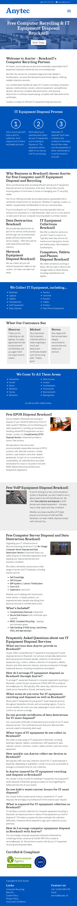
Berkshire (13, 395)
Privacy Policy (12, 898)
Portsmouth (48, 388)
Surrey (12, 392)
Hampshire (14, 379)
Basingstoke (48, 395)
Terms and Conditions (16, 901)
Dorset (12, 382)
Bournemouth (49, 392)
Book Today (38, 42)
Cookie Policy (12, 895)
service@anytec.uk (64, 2)
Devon (12, 385)
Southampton (49, 385)
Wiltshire (13, 388)
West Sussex (49, 379)
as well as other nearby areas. (38, 403)
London (46, 382)
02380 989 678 (48, 2)
